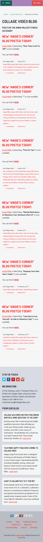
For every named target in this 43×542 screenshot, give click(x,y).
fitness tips (17, 177)
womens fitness (23, 182)
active (16, 171)
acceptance (9, 171)
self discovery (31, 117)
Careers (9, 522)
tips (22, 70)
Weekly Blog (28, 70)
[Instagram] (22, 379)
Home (5, 14)
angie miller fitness (31, 14)
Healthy (29, 67)
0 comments (10, 73)
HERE (16, 55)
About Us (28, 525)
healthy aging (31, 177)
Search (24, 527)
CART (38, 3)
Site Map (33, 527)
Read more (21, 73)
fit (13, 67)
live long (29, 115)
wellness (15, 343)
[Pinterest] (13, 379)
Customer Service (30, 522)
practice (17, 70)
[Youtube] (18, 379)
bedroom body (29, 64)
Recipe (24, 117)
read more (27, 438)
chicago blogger (8, 115)
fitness (24, 67)
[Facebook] (8, 379)
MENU (7, 3)
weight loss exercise (17, 120)
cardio (9, 340)
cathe (36, 112)
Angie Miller (7, 46)
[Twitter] (4, 379)
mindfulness (12, 117)
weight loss (6, 120)
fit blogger (18, 67)
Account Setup (11, 527)
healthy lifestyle (8, 179)
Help (17, 522)
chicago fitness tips (20, 115)
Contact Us (15, 525)
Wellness (27, 120)
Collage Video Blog (16, 14)
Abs (4, 171)
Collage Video (19, 535)
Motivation (10, 70)
